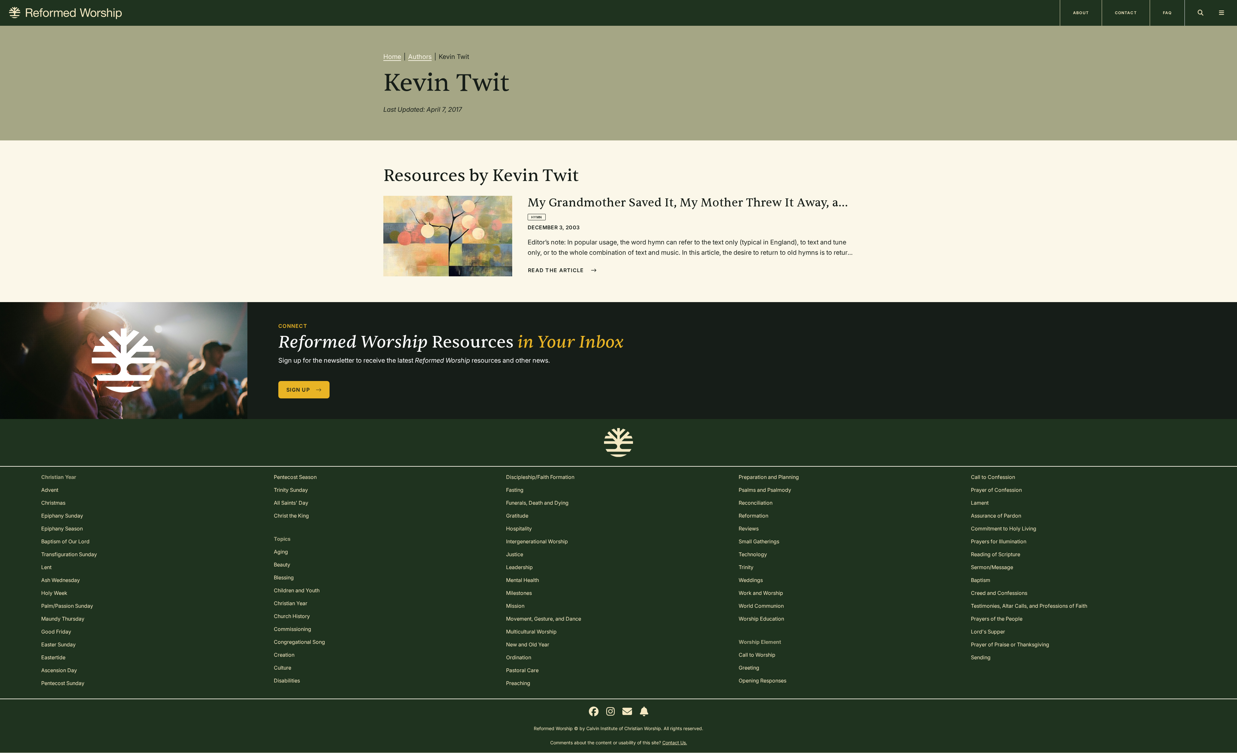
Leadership (519, 567)
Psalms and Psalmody (765, 490)
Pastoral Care (522, 670)
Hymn (536, 217)
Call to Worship (757, 655)
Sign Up (299, 389)
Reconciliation (755, 503)
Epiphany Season (62, 528)
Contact (1126, 12)
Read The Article (557, 270)
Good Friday (56, 631)
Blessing (284, 577)
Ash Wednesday (60, 580)
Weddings (751, 580)
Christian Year (290, 603)
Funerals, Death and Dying (537, 503)
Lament (980, 503)
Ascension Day (59, 670)
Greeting (749, 667)
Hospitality (519, 528)
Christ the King (291, 515)
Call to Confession (993, 477)
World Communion (761, 606)
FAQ (1167, 12)
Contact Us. (674, 742)
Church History (292, 616)
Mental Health (522, 580)
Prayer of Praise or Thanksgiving (1010, 644)
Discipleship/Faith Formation (540, 477)
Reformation (753, 515)
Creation (284, 655)
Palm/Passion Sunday (67, 606)
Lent (46, 567)
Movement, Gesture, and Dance (543, 618)
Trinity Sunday (291, 490)
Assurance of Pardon (996, 515)
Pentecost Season (295, 477)
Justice (514, 554)
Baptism (980, 580)
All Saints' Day (291, 503)
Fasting (514, 490)
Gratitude (517, 515)
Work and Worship (761, 593)
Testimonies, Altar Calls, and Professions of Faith (1029, 606)
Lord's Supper (988, 631)
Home (392, 57)
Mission (515, 606)
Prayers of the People (996, 618)
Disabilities (287, 680)
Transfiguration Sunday (69, 554)
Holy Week (54, 593)
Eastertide (53, 657)
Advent (49, 490)
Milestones (519, 593)
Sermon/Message (992, 567)
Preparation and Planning (769, 477)
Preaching (518, 683)
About (1081, 12)
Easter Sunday (58, 644)
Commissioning (292, 629)
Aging (281, 551)
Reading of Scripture (995, 554)
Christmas (53, 503)
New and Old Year (527, 644)
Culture (282, 667)
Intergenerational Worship (537, 541)
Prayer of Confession (996, 490)
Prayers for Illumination (998, 541)
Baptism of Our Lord (65, 541)
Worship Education (761, 618)
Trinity (746, 567)
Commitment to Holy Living (1003, 528)
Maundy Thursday (62, 618)
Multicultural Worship (531, 631)
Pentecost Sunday (62, 683)
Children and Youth (297, 590)
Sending (981, 657)
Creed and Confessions (999, 593)
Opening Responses (762, 680)
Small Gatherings (759, 541)
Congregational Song (299, 642)
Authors (420, 57)
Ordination (518, 657)
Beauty (282, 564)
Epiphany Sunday (62, 515)
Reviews (749, 528)
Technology (753, 554)
